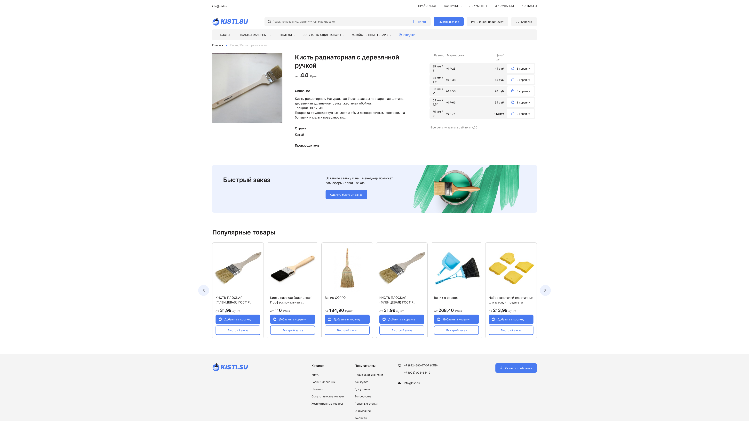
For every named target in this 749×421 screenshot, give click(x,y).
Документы (478, 5)
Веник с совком (446, 298)
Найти (422, 21)
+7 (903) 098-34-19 (417, 372)
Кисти (234, 45)
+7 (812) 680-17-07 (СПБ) (421, 365)
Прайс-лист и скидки (369, 374)
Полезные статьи (366, 403)
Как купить (452, 5)
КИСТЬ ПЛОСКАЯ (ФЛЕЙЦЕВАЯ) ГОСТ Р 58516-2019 (233, 302)
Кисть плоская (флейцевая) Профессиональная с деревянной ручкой (291, 302)
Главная (217, 45)
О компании (504, 5)
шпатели (285, 34)
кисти (225, 34)
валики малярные (254, 34)
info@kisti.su (220, 6)
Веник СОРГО (335, 298)
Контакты (529, 5)
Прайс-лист (427, 5)
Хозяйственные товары (369, 34)
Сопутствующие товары (322, 34)
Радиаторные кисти (253, 45)
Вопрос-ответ (364, 396)
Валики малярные (323, 382)
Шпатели (317, 389)
